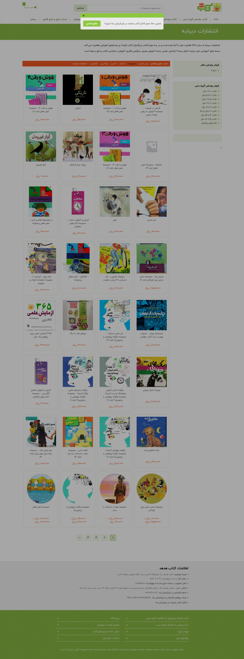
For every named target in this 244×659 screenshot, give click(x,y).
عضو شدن (92, 23)
